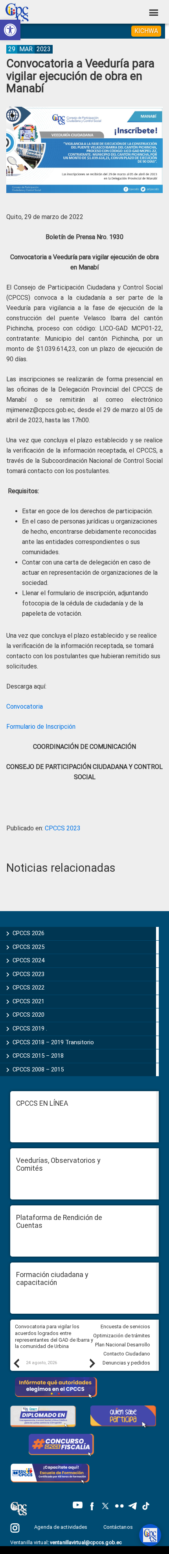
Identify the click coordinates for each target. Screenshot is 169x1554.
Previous (16, 1363)
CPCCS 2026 (28, 933)
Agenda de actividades (60, 1527)
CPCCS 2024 (28, 960)
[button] (10, 30)
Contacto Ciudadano (126, 1354)
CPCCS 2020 (28, 1014)
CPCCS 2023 (63, 828)
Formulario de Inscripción (40, 726)
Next (92, 1363)
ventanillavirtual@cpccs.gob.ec (86, 1542)
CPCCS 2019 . (30, 1028)
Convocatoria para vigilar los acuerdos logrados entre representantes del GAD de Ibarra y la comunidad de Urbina (54, 1336)
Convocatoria (24, 706)
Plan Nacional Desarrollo (122, 1345)
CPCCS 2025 (28, 947)
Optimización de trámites (121, 1336)
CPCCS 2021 (28, 1001)
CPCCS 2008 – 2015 (38, 1069)
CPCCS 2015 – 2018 (38, 1055)
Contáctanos (118, 1527)
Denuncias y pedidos (126, 1363)
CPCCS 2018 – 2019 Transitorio (53, 1042)
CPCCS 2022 (28, 987)
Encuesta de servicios (125, 1326)
